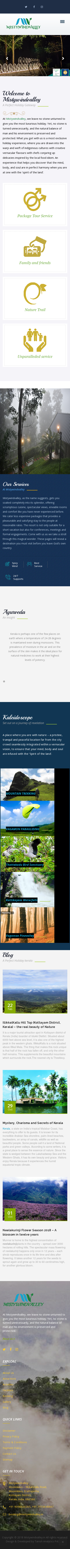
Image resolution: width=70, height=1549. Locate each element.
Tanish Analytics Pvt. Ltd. (49, 1541)
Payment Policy (12, 1448)
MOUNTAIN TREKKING (21, 794)
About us (8, 1338)
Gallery (7, 1401)
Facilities (8, 1390)
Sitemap (8, 1459)
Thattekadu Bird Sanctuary (25, 865)
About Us (8, 1373)
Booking (8, 1396)
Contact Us (9, 1453)
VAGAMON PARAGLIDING (22, 829)
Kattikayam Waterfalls (22, 900)
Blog (5, 1407)
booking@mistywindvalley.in (26, 1514)
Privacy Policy (11, 1436)
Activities (8, 1384)
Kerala (6, 1128)
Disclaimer (9, 1430)
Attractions (9, 1378)
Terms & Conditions (15, 1442)
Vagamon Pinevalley (20, 936)
